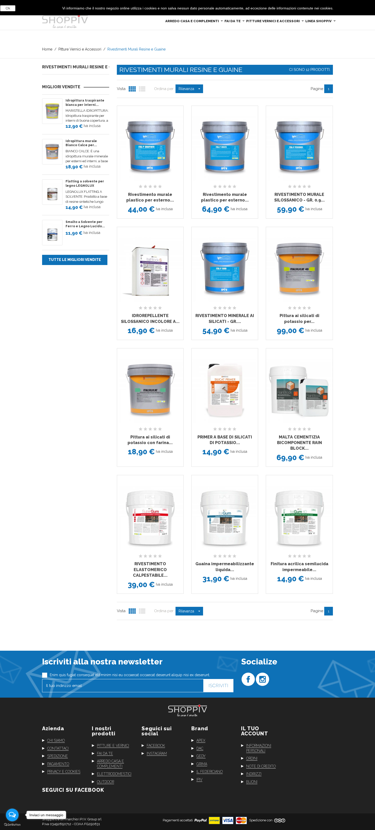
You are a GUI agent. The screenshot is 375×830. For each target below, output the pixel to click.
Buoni (251, 782)
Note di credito (261, 766)
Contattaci (58, 748)
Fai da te (232, 21)
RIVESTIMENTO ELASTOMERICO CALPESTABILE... (150, 569)
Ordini (251, 758)
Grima (201, 764)
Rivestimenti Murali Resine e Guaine (75, 67)
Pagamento (58, 764)
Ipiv (199, 779)
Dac (199, 748)
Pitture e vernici (113, 746)
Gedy (201, 756)
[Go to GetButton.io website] (12, 824)
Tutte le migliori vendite (74, 260)
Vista (121, 88)
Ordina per (163, 88)
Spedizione (57, 756)
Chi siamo (56, 740)
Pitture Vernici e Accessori (273, 21)
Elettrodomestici (114, 774)
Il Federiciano (209, 772)
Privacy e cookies (63, 772)
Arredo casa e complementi (192, 21)
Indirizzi (253, 774)
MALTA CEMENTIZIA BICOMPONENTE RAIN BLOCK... (299, 443)
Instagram (157, 753)
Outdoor (105, 782)
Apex (200, 740)
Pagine (317, 88)
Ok (8, 8)
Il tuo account (254, 731)
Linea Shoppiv (318, 21)
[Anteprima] (150, 167)
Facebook (156, 746)
